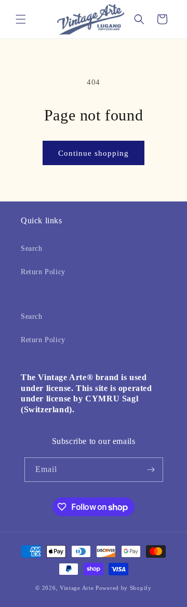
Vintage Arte (77, 588)
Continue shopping (93, 153)
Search (32, 248)
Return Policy (43, 272)
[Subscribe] (151, 469)
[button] (20, 19)
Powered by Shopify (124, 588)
